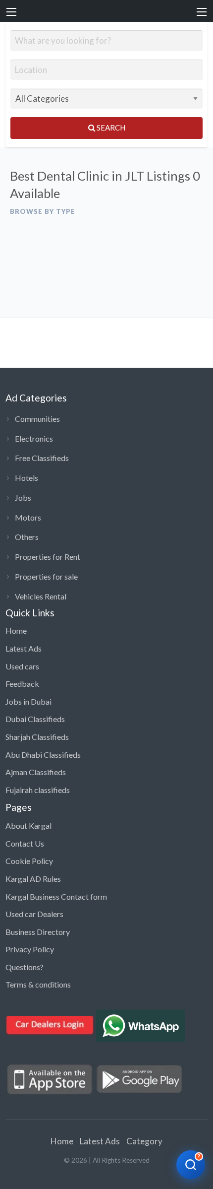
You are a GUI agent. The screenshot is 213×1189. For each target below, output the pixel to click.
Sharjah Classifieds (37, 736)
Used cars (22, 666)
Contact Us (24, 843)
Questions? (24, 967)
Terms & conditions (38, 984)
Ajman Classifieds (35, 772)
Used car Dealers (34, 914)
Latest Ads (23, 648)
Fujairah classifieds (37, 789)
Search (110, 127)
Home (16, 630)
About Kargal (28, 825)
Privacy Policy (29, 949)
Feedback (22, 683)
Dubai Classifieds (35, 719)
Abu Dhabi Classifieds (43, 754)
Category (144, 1141)
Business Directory (37, 931)
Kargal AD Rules (33, 878)
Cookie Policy (29, 860)
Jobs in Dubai (28, 701)
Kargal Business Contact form (56, 896)
